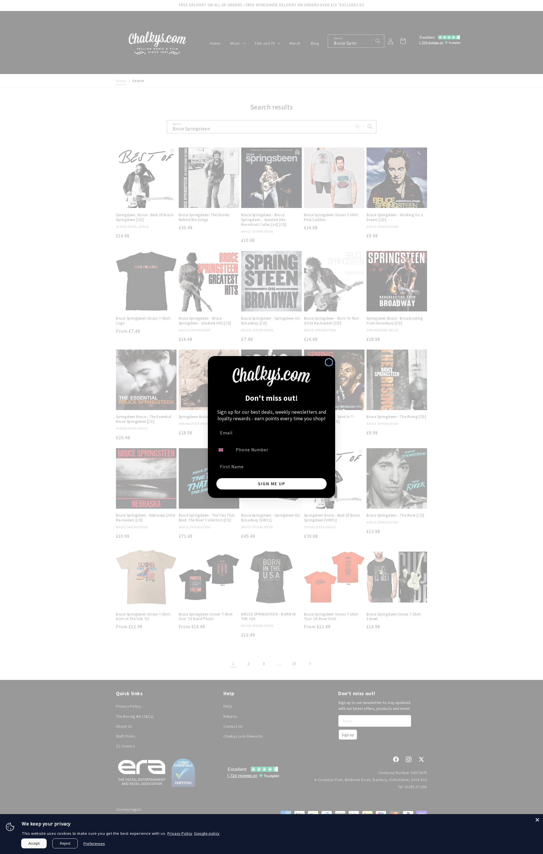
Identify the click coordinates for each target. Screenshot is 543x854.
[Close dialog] (329, 362)
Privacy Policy (180, 833)
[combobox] (224, 450)
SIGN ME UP (271, 484)
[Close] (537, 820)
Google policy (207, 833)
